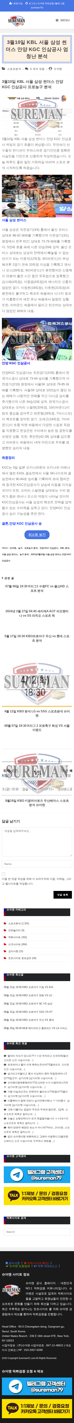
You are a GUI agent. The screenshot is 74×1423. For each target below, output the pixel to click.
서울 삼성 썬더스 (10, 554)
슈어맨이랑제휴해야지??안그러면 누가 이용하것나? (36, 1082)
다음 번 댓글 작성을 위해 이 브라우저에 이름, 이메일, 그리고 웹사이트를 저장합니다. (36, 881)
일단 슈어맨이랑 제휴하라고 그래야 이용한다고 (34, 1136)
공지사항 (13, 951)
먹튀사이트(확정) (38, 1263)
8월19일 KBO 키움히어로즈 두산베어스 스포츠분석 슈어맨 (37, 803)
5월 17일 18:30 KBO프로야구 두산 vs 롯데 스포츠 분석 (37, 638)
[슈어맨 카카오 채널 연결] (37, 1195)
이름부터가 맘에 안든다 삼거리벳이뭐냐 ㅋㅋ (32, 1100)
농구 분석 (24, 554)
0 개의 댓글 (37, 68)
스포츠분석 (14, 68)
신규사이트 (14, 944)
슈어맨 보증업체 (19, 1266)
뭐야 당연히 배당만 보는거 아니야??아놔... (31, 1127)
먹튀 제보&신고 (47, 1266)
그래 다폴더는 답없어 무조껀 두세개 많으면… (33, 1109)
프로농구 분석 (31, 548)
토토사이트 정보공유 (19, 958)
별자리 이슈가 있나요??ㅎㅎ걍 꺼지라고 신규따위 (35, 1055)
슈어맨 (58, 68)
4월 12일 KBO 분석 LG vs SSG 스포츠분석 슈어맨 (37, 713)
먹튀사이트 (14, 937)
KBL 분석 (64, 548)
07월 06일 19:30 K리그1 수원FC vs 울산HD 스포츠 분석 (37, 588)
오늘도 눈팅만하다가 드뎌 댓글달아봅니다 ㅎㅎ (34, 1118)
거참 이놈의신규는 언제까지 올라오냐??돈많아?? (35, 1091)
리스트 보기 (37, 534)
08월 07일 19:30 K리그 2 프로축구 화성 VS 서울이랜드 (37, 728)
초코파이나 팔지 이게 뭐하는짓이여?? (29, 1064)
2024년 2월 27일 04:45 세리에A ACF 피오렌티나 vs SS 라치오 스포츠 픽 (37, 613)
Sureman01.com (26, 1358)
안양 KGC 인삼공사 (49, 548)
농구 (20, 548)
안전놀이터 (14, 930)
